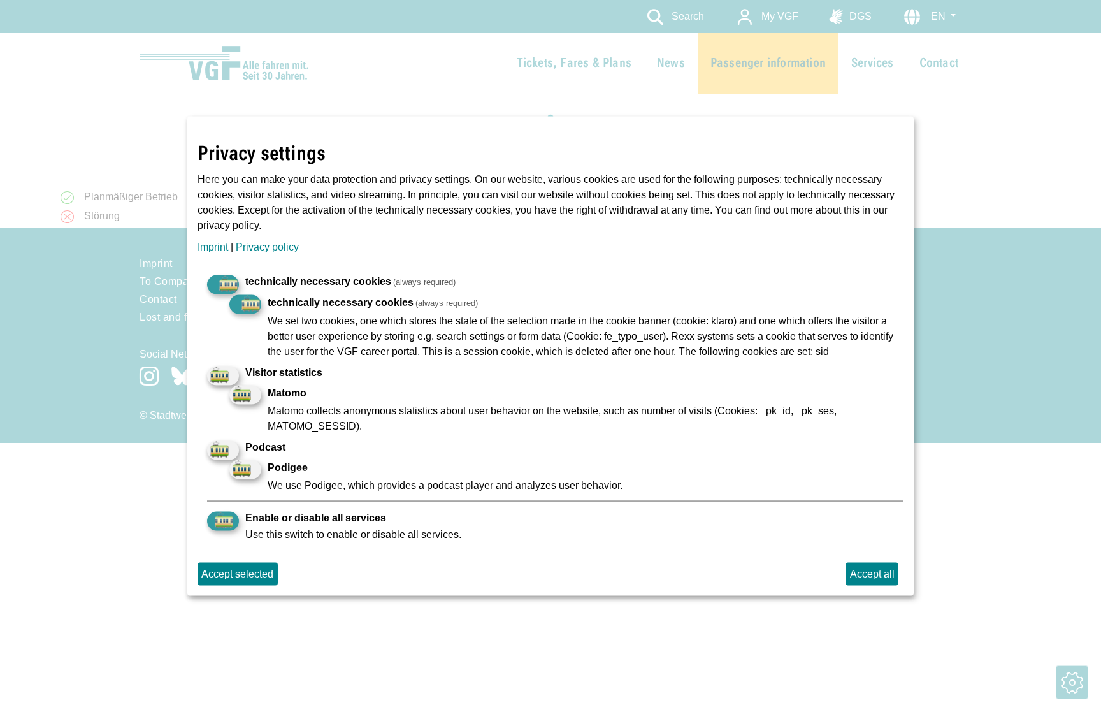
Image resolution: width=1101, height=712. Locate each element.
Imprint (213, 247)
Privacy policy (267, 247)
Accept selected (237, 574)
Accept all (872, 574)
